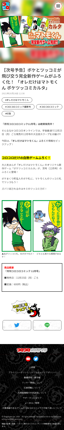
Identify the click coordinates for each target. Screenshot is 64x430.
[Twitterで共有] (17, 325)
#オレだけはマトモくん (17, 100)
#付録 (8, 113)
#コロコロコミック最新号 (18, 106)
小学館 (32, 367)
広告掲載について (32, 387)
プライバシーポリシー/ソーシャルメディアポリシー (32, 372)
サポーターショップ (32, 397)
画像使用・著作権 (32, 377)
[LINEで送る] (47, 325)
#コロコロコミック (49, 106)
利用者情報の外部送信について (32, 392)
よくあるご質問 (32, 402)
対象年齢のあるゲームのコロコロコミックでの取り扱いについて (32, 407)
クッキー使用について (32, 382)
